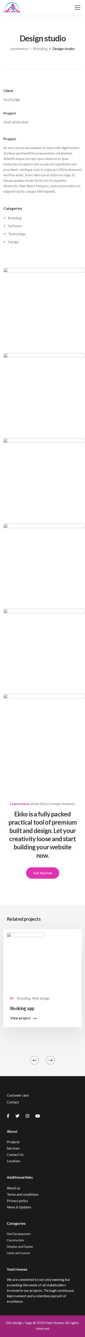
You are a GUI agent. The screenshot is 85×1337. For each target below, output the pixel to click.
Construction (15, 1240)
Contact (13, 1102)
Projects (13, 1142)
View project (20, 1018)
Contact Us (15, 1154)
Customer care (18, 1095)
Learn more (19, 803)
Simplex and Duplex (20, 1246)
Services (13, 1148)
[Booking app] (26, 960)
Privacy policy (17, 1201)
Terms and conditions (23, 1194)
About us (13, 1188)
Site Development (19, 1234)
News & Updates (19, 1207)
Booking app (22, 1008)
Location (13, 1161)
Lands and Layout (18, 1253)
